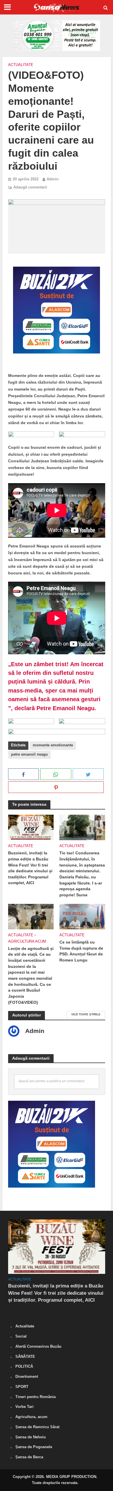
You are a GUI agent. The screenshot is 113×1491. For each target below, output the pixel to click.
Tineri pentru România (35, 1397)
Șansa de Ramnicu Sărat (37, 1427)
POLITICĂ (24, 1366)
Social (21, 1336)
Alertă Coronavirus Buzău (38, 1346)
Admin (53, 179)
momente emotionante (53, 745)
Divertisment (26, 1376)
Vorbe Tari (24, 1406)
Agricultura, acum (31, 1417)
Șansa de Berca (29, 1457)
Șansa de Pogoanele (33, 1447)
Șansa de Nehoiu (30, 1437)
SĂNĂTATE (25, 1356)
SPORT (21, 1386)
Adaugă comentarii (30, 187)
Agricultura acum (27, 941)
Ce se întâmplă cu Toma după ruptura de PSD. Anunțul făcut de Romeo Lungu (81, 951)
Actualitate (20, 65)
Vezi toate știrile (86, 1014)
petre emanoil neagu (29, 754)
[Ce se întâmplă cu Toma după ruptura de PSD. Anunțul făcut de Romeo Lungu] (82, 916)
